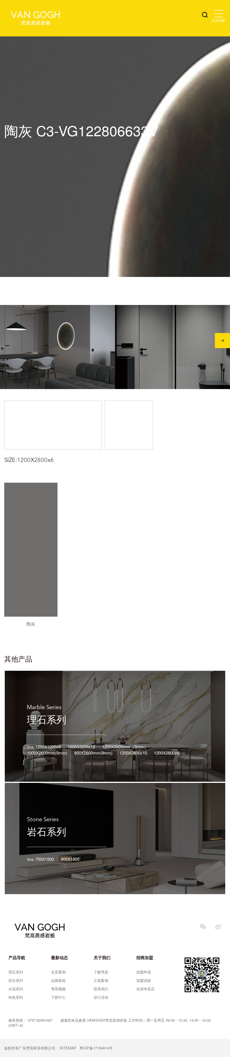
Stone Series (43, 820)
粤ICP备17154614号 (96, 1048)
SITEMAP (68, 1048)
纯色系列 (15, 997)
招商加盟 (144, 957)
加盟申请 (143, 972)
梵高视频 (58, 988)
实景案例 (58, 972)
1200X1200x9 (48, 747)
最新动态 (59, 957)
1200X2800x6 (166, 753)
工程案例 (101, 980)
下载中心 (58, 997)
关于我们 (102, 957)
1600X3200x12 (81, 747)
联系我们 (101, 988)
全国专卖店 (145, 988)
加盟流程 (143, 980)
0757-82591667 (40, 1020)
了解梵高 (101, 972)
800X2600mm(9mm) (93, 753)
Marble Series (44, 708)
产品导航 (16, 957)
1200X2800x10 (133, 753)
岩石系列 (46, 831)
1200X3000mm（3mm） (125, 747)
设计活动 (101, 997)
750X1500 (44, 859)
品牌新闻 (58, 980)
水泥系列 (15, 988)
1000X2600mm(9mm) (47, 753)
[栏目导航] (219, 13)
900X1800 (70, 859)
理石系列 (46, 719)
